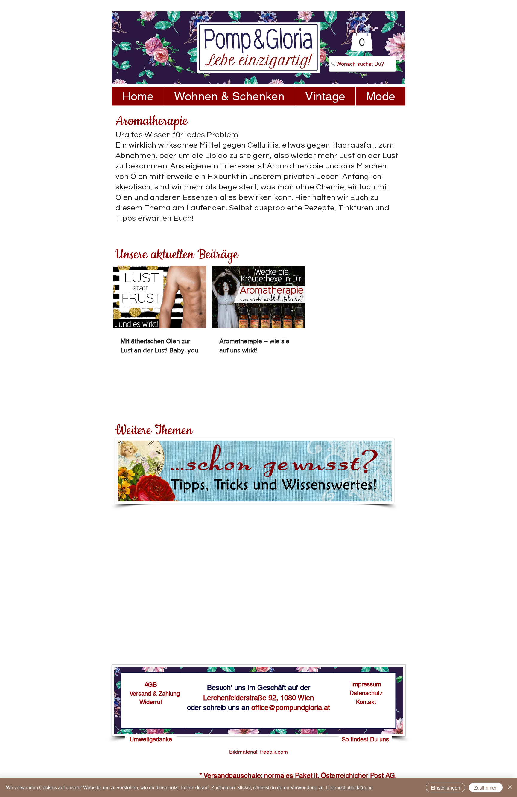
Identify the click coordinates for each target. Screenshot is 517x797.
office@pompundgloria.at (290, 707)
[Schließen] (509, 787)
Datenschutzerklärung (349, 787)
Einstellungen (445, 787)
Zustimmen (486, 787)
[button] (361, 37)
